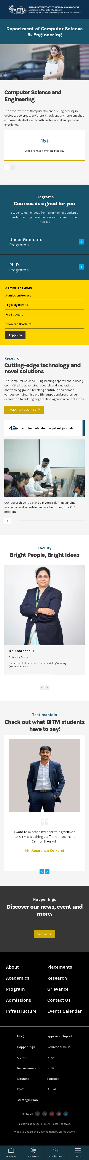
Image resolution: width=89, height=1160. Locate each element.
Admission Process (18, 295)
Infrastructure (21, 1011)
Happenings (26, 1047)
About (12, 967)
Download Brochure (18, 324)
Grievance (57, 989)
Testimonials (27, 1068)
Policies (53, 1079)
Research (57, 978)
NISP (50, 1068)
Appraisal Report (59, 1036)
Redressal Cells (59, 1047)
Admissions (18, 1000)
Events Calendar (64, 1011)
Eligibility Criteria (16, 305)
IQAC (20, 1089)
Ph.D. (19, 267)
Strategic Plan (27, 1100)
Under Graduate (25, 242)
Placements (59, 967)
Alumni (22, 1057)
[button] (12, 167)
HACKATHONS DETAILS (22, 410)
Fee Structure (14, 314)
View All (42, 934)
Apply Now (15, 335)
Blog (20, 1036)
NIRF (50, 1057)
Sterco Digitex (67, 1131)
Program (15, 989)
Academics (17, 978)
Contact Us (59, 1000)
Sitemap (23, 1079)
